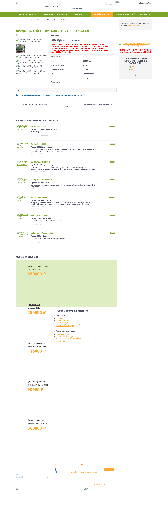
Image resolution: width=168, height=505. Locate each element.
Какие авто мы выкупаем (55, 14)
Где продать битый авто (65, 336)
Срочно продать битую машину (68, 324)
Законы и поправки (63, 334)
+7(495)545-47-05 (57, 480)
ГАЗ (48, 20)
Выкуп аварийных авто (129, 492)
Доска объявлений (125, 14)
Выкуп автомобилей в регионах (133, 490)
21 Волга (55, 20)
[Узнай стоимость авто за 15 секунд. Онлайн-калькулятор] (135, 46)
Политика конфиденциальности (133, 497)
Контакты (145, 14)
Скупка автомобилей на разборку (68, 338)
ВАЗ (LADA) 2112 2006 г (41, 180)
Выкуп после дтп (62, 320)
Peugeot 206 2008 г (39, 215)
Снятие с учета (62, 322)
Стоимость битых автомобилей (68, 340)
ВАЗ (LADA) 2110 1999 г (41, 126)
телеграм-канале (76, 95)
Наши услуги (80, 14)
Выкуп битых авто (28, 14)
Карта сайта (125, 500)
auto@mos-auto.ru (96, 486)
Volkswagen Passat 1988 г (42, 233)
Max (132, 69)
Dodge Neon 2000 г (39, 144)
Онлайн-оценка (101, 14)
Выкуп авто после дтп (129, 495)
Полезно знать (126, 487)
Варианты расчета (128, 485)
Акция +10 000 (61, 318)
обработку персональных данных (84, 472)
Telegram (134, 66)
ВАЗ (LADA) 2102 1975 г (41, 162)
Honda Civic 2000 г (39, 198)
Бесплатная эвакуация (65, 326)
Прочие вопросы (62, 342)
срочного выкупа (134, 25)
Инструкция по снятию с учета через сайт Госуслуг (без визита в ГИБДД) (135, 51)
